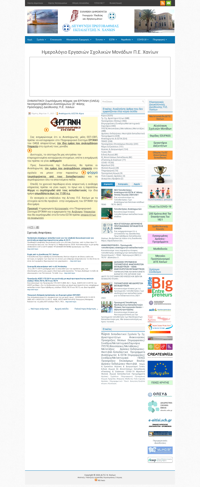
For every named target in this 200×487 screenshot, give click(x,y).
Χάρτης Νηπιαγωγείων (57, 3)
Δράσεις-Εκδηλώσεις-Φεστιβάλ (119, 363)
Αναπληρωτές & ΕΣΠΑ (68, 113)
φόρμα (92, 172)
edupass (104, 384)
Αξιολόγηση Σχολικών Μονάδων (160, 127)
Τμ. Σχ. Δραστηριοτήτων (112, 118)
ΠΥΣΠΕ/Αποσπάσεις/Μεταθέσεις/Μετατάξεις (123, 128)
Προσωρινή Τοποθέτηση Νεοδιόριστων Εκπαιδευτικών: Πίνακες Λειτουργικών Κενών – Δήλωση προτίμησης (129, 306)
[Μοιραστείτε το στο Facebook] (37, 227)
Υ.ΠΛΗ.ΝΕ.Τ (99, 3)
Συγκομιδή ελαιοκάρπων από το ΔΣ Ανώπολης (47, 266)
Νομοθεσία (127, 39)
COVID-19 (142, 39)
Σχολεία (41, 39)
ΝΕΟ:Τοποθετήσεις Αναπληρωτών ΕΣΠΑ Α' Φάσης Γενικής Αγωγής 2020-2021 (128, 192)
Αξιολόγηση (112, 384)
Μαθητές (129, 379)
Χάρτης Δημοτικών (35, 3)
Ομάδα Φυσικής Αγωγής (160, 227)
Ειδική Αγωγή (107, 154)
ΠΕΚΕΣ (104, 141)
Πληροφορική (160, 39)
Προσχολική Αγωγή (110, 173)
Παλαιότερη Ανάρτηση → (86, 309)
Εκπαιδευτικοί (119, 334)
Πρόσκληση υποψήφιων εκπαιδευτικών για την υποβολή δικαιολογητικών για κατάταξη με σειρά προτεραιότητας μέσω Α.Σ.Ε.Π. (60, 239)
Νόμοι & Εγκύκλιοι (109, 146)
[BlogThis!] (31, 227)
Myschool (105, 165)
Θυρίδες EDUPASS (160, 135)
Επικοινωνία (56, 39)
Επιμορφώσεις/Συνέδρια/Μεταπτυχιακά (123, 356)
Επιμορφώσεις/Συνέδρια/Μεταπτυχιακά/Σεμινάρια (123, 342)
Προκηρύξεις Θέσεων (111, 121)
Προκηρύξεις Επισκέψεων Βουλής (117, 144)
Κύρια (81, 113)
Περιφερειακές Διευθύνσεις (160, 441)
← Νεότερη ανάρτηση (38, 309)
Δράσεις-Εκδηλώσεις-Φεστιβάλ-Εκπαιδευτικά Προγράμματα (123, 351)
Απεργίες (120, 379)
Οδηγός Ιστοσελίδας (80, 3)
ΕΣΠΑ (113, 39)
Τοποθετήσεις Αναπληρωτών (128, 209)
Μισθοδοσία (160, 248)
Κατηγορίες (123, 184)
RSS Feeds (101, 480)
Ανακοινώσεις (137, 337)
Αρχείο (137, 184)
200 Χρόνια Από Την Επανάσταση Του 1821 (160, 216)
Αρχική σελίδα (61, 309)
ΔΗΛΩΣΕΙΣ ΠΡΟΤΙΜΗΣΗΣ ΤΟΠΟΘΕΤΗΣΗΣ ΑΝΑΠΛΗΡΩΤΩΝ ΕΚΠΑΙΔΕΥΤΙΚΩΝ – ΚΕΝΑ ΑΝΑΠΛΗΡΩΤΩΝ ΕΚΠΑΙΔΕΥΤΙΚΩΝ (129, 265)
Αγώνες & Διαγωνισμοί (112, 149)
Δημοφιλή (108, 184)
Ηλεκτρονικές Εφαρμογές (78, 39)
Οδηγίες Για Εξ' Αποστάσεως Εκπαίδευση (160, 155)
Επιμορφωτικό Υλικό (119, 381)
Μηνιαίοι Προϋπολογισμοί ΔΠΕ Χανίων (160, 258)
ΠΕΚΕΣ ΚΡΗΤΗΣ (160, 382)
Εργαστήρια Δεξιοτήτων (160, 144)
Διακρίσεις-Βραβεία (110, 178)
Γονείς (104, 152)
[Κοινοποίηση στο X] (34, 227)
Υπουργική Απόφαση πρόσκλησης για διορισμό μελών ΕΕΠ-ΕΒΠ (53, 295)
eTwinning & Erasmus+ (111, 160)
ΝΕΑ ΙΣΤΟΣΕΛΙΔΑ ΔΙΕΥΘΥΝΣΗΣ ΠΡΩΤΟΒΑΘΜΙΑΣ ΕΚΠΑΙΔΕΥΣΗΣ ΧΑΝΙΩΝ (128, 226)
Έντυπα (100, 39)
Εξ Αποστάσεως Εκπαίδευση (114, 157)
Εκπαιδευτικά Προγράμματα (131, 374)
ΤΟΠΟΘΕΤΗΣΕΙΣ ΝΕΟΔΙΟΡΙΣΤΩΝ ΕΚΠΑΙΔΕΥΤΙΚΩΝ (128, 284)
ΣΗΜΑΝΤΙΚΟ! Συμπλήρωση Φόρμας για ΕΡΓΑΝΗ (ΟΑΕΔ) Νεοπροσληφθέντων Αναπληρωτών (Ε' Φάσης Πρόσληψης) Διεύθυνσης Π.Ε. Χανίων (63, 104)
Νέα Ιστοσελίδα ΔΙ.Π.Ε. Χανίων (160, 117)
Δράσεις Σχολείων (110, 376)
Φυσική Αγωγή (116, 3)
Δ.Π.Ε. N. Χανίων (108, 475)
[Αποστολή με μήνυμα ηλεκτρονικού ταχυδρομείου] (28, 227)
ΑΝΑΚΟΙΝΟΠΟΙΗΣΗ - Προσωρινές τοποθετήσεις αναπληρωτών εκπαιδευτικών (122, 246)
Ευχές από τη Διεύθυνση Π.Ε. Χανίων (43, 254)
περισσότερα (32, 249)
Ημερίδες (112, 379)
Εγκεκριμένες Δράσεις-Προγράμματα (160, 238)
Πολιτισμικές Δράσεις (111, 176)
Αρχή (29, 39)
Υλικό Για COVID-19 (160, 206)
